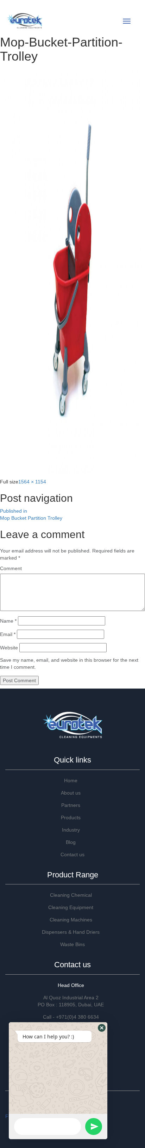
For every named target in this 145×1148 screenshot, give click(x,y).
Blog (71, 842)
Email (7, 634)
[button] (102, 1028)
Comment (11, 568)
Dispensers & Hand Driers (71, 932)
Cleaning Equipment (70, 907)
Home (70, 780)
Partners (70, 805)
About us (71, 793)
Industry (71, 830)
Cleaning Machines (71, 919)
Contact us (72, 854)
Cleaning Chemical (71, 895)
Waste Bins (72, 944)
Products (71, 817)
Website (9, 647)
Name (8, 621)
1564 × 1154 (32, 481)
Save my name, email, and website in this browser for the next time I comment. (69, 663)
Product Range (72, 874)
